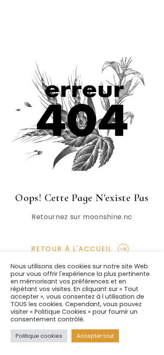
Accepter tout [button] (95, 336)
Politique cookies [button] (39, 336)
